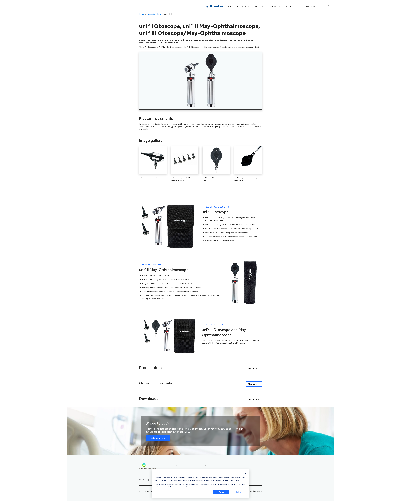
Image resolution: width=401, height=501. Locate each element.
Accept (221, 492)
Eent (159, 14)
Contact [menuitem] (287, 6)
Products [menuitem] (232, 6)
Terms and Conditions (254, 491)
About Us (179, 466)
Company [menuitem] (257, 6)
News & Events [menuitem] (273, 6)
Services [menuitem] (245, 6)
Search (309, 6)
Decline (238, 492)
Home (141, 14)
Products (151, 14)
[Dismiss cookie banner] (245, 473)
